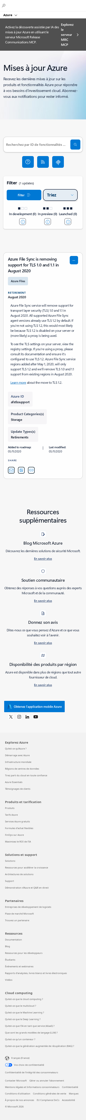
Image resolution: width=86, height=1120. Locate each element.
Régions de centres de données (22, 768)
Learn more (18, 382)
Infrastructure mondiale (18, 761)
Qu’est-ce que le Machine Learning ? (24, 1012)
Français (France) (20, 1057)
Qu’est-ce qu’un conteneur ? (20, 1039)
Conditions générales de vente (49, 1093)
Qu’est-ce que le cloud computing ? (24, 999)
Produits (9, 808)
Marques (73, 1093)
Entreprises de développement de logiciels (28, 906)
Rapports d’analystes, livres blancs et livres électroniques (36, 973)
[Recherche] (75, 145)
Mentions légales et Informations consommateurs (32, 1087)
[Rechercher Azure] (4, 5)
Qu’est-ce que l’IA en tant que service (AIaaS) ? (29, 1025)
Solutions (10, 860)
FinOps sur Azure (14, 834)
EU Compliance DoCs (48, 1100)
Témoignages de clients (17, 788)
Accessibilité (68, 1100)
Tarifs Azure (11, 814)
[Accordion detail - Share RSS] (21, 470)
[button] (28, 162)
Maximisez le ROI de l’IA (18, 841)
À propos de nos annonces (19, 1100)
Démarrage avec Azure (17, 755)
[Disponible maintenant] (67, 221)
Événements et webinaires (19, 966)
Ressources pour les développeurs (23, 953)
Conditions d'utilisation (17, 1093)
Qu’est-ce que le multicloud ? (20, 1005)
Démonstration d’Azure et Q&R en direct (27, 887)
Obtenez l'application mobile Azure (38, 706)
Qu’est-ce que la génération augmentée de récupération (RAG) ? (39, 1046)
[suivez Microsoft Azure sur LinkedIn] (27, 716)
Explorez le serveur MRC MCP (67, 34)
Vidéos (8, 979)
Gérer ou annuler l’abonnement (46, 1080)
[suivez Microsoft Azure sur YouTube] (35, 716)
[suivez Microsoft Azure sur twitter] (10, 716)
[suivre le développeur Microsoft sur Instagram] (19, 716)
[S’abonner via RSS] (43, 162)
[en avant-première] (47, 221)
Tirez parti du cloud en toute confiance (26, 775)
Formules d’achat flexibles (19, 828)
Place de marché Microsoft (19, 913)
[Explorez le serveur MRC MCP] (58, 162)
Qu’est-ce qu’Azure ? (16, 748)
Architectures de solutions (19, 874)
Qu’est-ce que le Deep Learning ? (22, 1019)
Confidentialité (70, 1087)
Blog (7, 946)
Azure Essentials (13, 782)
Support (9, 880)
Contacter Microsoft (16, 1080)
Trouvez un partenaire (17, 920)
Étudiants (10, 959)
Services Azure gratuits (17, 821)
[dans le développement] (22, 221)
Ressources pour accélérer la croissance (26, 867)
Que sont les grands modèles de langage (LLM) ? (31, 1032)
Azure (8, 15)
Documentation (13, 939)
